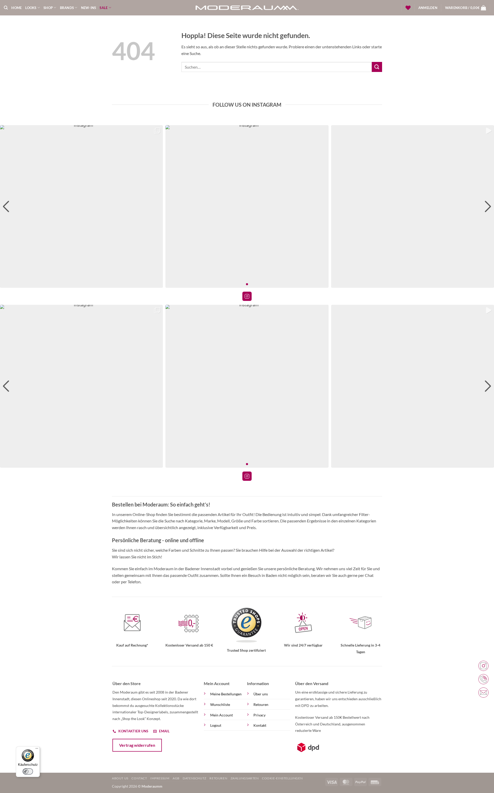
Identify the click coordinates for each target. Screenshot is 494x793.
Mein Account (221, 715)
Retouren (260, 704)
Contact (139, 778)
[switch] (28, 771)
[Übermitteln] (377, 67)
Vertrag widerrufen (137, 745)
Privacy (259, 715)
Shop (48, 8)
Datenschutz (194, 778)
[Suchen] (6, 8)
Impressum (160, 778)
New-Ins (88, 8)
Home (16, 8)
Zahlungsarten (245, 778)
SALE (104, 8)
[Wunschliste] (408, 7)
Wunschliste (220, 704)
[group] (81, 206)
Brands (67, 8)
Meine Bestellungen (226, 694)
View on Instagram (247, 296)
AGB (176, 778)
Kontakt (259, 725)
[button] (427, 8)
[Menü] (37, 749)
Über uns (260, 694)
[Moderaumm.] (247, 7)
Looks (30, 8)
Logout (215, 725)
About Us (120, 778)
